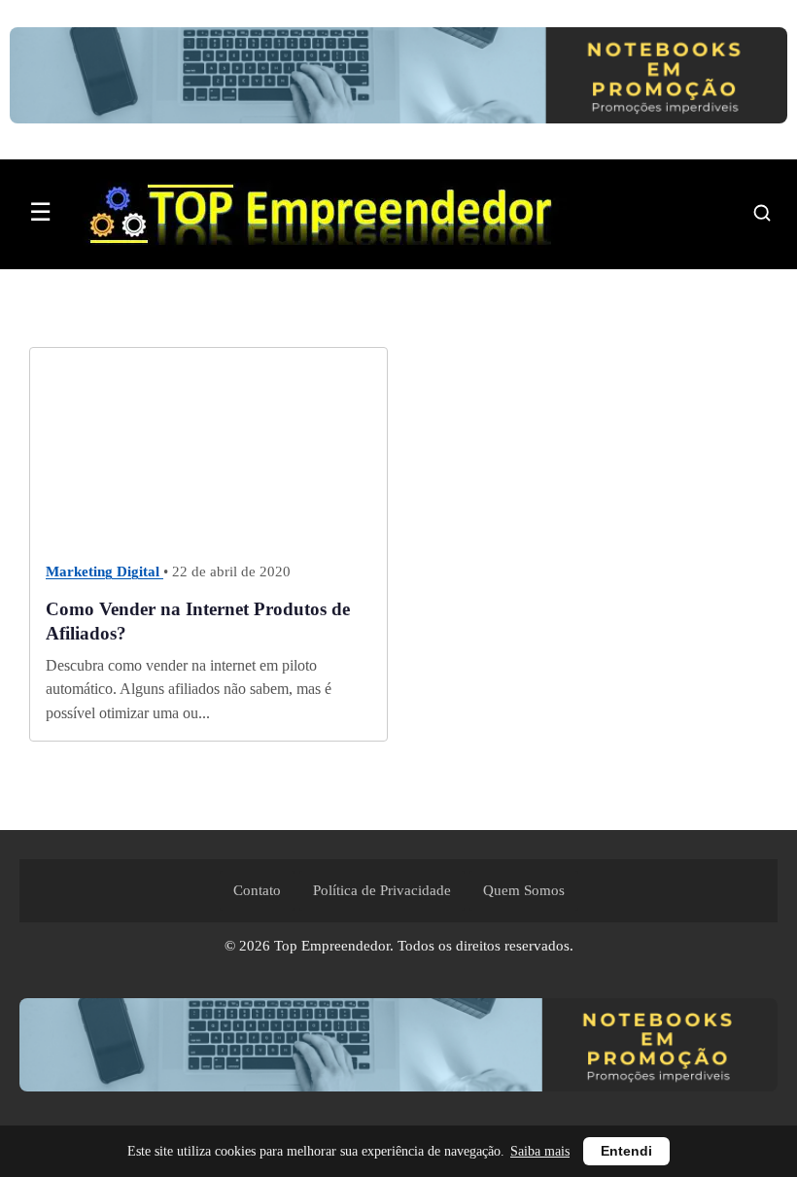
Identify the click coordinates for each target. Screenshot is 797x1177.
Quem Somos (524, 890)
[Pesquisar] (762, 212)
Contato (257, 890)
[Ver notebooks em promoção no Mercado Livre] (398, 79)
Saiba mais (540, 1151)
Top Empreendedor (332, 945)
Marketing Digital (104, 572)
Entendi (626, 1151)
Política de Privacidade (382, 890)
